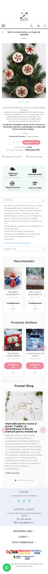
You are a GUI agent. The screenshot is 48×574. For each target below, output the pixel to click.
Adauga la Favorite (13, 156)
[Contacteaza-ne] (32, 26)
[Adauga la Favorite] (13, 309)
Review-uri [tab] (10, 249)
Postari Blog (24, 386)
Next (44, 73)
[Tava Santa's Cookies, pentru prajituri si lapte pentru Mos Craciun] (13, 340)
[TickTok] (24, 501)
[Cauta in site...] (45, 26)
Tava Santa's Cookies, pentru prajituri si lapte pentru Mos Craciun (13, 354)
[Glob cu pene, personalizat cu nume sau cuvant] (35, 278)
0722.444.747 (25, 519)
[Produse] (3, 27)
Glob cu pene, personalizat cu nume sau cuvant (35, 293)
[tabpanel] (24, 70)
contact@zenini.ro (25, 522)
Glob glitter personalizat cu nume (13, 293)
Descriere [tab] (8, 200)
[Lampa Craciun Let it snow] (35, 340)
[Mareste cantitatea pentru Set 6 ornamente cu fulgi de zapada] (18, 142)
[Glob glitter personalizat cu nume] (13, 278)
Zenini (24, 38)
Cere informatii (35, 156)
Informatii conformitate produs (17, 243)
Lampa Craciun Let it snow (35, 354)
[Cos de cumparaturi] (38, 26)
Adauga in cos (31, 142)
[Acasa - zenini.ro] (24, 16)
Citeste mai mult (12, 473)
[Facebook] (19, 501)
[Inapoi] (2, 32)
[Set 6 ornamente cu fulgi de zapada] (24, 70)
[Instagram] (29, 501)
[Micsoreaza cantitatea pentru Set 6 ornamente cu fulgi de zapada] (10, 142)
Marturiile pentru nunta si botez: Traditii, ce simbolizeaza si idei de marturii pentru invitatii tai (21, 427)
